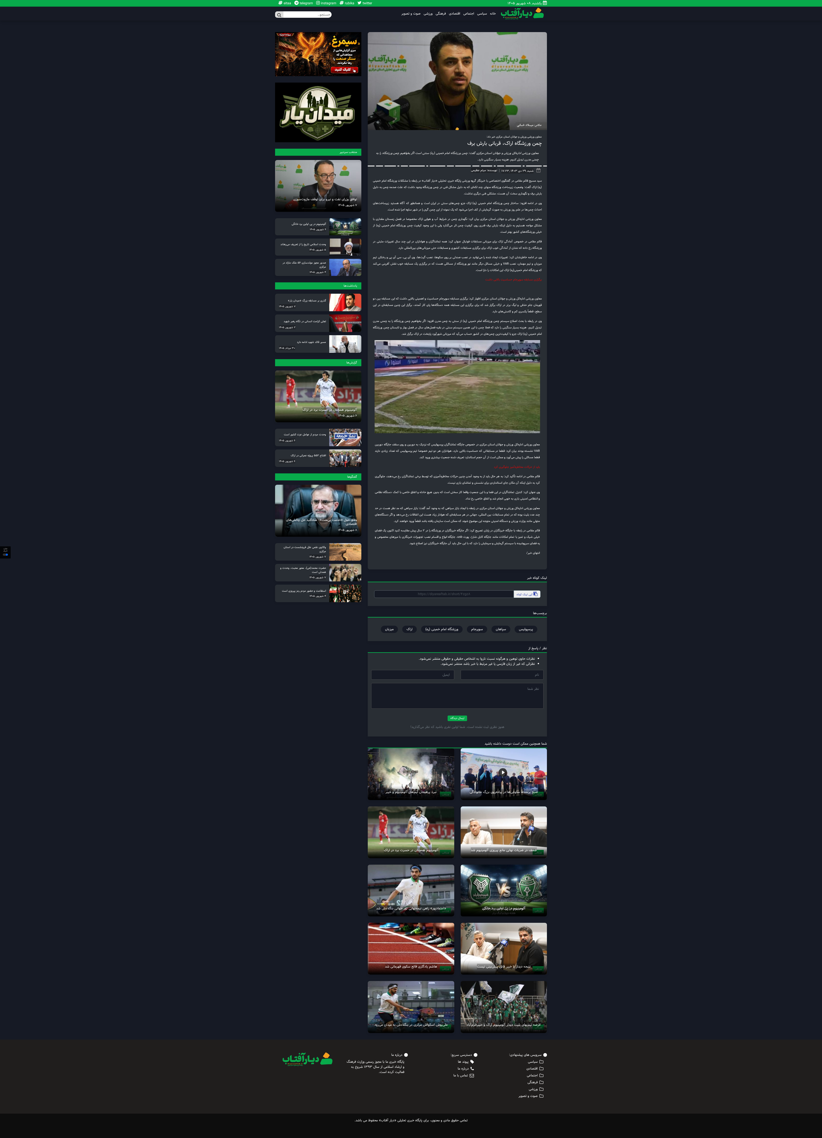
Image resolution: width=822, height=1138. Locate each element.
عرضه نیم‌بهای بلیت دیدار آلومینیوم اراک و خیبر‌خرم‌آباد (504, 1025)
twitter (367, 3)
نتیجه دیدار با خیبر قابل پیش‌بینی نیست (504, 966)
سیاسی (482, 13)
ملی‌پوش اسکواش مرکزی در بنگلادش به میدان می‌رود (411, 1025)
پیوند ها (463, 1061)
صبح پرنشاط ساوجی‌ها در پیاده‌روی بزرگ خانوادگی (504, 792)
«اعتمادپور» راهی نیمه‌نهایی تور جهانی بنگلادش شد (411, 908)
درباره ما (463, 1068)
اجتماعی (468, 13)
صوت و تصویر (411, 13)
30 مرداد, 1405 (287, 348)
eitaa (287, 3)
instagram (328, 3)
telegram (306, 3)
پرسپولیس (526, 629)
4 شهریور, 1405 (318, 272)
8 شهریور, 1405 (347, 530)
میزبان (389, 629)
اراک (409, 629)
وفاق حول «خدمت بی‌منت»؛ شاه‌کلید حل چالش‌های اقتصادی (321, 522)
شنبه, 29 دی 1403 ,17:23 (517, 170)
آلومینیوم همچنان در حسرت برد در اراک (411, 850)
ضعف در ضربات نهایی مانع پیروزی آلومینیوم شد (504, 850)
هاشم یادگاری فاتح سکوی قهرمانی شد (411, 966)
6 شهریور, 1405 (318, 229)
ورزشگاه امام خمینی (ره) (441, 629)
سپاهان (501, 629)
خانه (493, 13)
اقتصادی (454, 13)
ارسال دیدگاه (457, 718)
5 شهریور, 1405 (317, 249)
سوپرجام (477, 629)
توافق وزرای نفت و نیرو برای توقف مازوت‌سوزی (325, 199)
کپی (525, 594)
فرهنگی (441, 13)
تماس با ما (460, 1075)
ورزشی (428, 13)
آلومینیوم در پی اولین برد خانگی (503, 908)
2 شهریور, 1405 (287, 327)
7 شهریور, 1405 (347, 205)
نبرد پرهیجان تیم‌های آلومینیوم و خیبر (411, 792)
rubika (349, 3)
